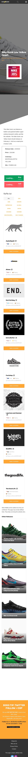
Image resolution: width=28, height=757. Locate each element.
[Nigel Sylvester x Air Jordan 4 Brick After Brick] (14, 620)
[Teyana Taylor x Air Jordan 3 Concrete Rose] (14, 519)
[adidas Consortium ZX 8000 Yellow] (14, 545)
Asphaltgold (10, 241)
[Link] (5, 2)
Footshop (9, 375)
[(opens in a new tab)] (14, 218)
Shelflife (9, 449)
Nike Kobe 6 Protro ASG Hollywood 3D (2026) (12, 589)
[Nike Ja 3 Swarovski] (14, 595)
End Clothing (10, 300)
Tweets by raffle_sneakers (9, 732)
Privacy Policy (14, 746)
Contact (14, 749)
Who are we (14, 743)
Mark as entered (14, 251)
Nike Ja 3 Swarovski (10, 615)
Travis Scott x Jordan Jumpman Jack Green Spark (13, 665)
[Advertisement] (14, 685)
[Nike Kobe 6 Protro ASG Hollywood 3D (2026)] (14, 570)
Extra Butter (10, 338)
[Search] (17, 2)
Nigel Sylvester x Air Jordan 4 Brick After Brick (14, 640)
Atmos (8, 269)
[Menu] (26, 2)
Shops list (14, 741)
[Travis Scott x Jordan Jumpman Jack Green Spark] (14, 645)
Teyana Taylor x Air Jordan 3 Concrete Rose (13, 539)
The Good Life (11, 488)
